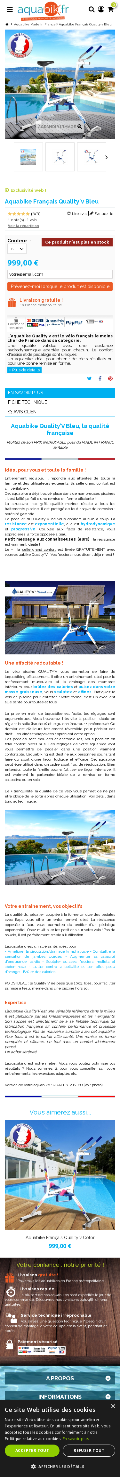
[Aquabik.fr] (43, 11)
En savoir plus (76, 1438)
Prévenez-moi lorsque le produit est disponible (60, 286)
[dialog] (60, 1438)
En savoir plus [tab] (25, 392)
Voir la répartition (23, 225)
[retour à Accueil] (7, 24)
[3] (18, 214)
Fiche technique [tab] (27, 402)
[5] (27, 214)
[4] (23, 214)
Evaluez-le (103, 213)
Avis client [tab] (26, 411)
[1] (10, 214)
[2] (14, 214)
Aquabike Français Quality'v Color (60, 1237)
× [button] (112, 1406)
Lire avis (78, 213)
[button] (60, 1466)
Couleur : (19, 241)
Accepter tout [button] (32, 1450)
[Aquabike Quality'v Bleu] (28, 156)
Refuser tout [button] (89, 1450)
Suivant (106, 157)
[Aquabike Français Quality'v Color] (60, 1175)
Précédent (14, 157)
